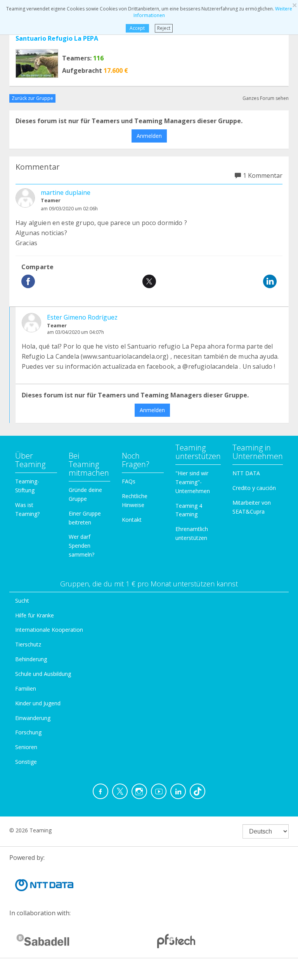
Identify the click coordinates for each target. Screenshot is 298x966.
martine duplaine (65, 192)
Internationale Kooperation (49, 629)
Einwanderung (32, 718)
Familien (25, 688)
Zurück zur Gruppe (32, 98)
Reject (163, 28)
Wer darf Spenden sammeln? (81, 545)
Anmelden (149, 135)
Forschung (28, 732)
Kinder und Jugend (38, 703)
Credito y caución (254, 488)
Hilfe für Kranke (34, 615)
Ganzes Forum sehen (266, 98)
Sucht (22, 600)
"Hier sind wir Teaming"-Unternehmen (192, 482)
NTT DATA (246, 473)
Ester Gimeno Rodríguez (82, 317)
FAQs (128, 481)
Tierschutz (28, 644)
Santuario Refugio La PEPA (57, 38)
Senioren (26, 747)
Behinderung (31, 659)
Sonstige (26, 761)
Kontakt (132, 519)
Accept (137, 28)
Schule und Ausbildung (43, 673)
